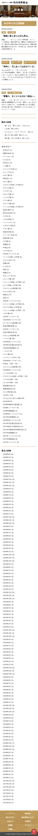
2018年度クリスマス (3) (12, 420)
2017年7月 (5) (8, 796)
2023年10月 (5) (8, 561)
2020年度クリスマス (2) (12, 342)
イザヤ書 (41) (8, 313)
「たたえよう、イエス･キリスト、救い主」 (19, 132)
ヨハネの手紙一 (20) (10, 382)
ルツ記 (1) (7, 160)
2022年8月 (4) (8, 605)
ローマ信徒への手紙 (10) (12, 285)
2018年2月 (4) (8, 774)
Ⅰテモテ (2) (7, 351)
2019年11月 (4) (8, 708)
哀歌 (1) (6, 298)
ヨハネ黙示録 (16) (9, 392)
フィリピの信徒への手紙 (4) (13, 207)
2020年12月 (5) (8, 668)
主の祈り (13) (8, 395)
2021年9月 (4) (8, 639)
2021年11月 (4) (8, 633)
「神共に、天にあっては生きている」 (19, 66)
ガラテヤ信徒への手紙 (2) (12, 307)
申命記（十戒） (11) (10, 363)
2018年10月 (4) (8, 749)
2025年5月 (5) (8, 501)
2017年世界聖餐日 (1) (11, 417)
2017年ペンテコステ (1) (12, 436)
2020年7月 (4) (8, 683)
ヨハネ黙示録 (12, 32)
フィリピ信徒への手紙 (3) (12, 257)
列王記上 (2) (7, 163)
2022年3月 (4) (8, 620)
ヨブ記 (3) (7, 216)
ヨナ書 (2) (7, 241)
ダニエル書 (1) (8, 188)
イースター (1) (8, 156)
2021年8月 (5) (8, 642)
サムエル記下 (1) (9, 260)
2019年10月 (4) (8, 711)
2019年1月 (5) (8, 740)
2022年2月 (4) (8, 624)
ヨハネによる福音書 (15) (12, 323)
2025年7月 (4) (8, 495)
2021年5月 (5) (8, 652)
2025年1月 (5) (8, 514)
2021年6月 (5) (8, 649)
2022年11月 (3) (8, 595)
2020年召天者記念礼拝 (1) (12, 345)
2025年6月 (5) (8, 498)
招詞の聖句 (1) (8, 210)
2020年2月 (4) (8, 699)
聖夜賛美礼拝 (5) (9, 389)
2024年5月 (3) (8, 539)
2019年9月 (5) (8, 715)
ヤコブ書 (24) (8, 354)
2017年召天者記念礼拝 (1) (12, 423)
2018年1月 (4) (8, 777)
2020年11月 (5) (8, 671)
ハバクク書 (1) (8, 197)
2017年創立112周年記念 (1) (13, 426)
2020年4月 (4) (8, 693)
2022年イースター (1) (11, 316)
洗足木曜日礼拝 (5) (10, 332)
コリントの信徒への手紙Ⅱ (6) (14, 282)
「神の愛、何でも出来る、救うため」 (17, 138)
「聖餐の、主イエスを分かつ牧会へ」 (19, 96)
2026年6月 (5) (8, 460)
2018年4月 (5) (8, 768)
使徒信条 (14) (8, 238)
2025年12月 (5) (8, 479)
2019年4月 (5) (8, 730)
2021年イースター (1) (11, 329)
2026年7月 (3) (8, 457)
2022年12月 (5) (8, 592)
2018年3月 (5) (8, 771)
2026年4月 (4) (8, 467)
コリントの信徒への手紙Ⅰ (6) (14, 310)
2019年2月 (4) (8, 737)
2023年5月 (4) (8, 576)
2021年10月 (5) (8, 636)
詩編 (4, 32)
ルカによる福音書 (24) (11, 335)
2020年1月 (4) (8, 702)
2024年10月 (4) (8, 523)
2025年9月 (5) (8, 489)
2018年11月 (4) (8, 746)
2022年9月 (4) (8, 602)
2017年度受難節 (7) (10, 433)
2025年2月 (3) (8, 511)
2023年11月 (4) (8, 558)
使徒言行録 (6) (8, 232)
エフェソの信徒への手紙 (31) (13, 304)
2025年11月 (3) (8, 482)
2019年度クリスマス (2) (12, 370)
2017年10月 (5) (8, 787)
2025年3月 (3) (8, 507)
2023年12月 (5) (8, 555)
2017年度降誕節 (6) (10, 439)
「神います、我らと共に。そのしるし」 (17, 126)
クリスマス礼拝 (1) (10, 169)
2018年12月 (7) (8, 743)
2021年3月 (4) (8, 658)
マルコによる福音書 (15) (12, 367)
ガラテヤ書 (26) (9, 203)
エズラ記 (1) (7, 250)
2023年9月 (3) (8, 564)
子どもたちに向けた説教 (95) (13, 398)
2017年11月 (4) (8, 784)
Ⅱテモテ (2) (7, 191)
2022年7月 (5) (8, 608)
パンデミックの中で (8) (11, 357)
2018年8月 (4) (8, 755)
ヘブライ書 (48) (9, 338)
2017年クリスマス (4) (11, 442)
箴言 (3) (6, 269)
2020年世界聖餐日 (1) (11, 348)
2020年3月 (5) (8, 696)
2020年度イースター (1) (12, 360)
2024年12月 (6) (8, 517)
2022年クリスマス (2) (11, 254)
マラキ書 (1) (7, 200)
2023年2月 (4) (8, 586)
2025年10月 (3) (8, 485)
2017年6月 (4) (8, 799)
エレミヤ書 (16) (9, 279)
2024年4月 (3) (8, 542)
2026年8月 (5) (8, 454)
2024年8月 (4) (8, 529)
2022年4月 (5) (8, 617)
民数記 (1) (7, 273)
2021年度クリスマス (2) (12, 320)
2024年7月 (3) (8, 532)
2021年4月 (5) (8, 655)
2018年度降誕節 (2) (10, 411)
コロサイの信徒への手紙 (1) (13, 185)
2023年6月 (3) (8, 573)
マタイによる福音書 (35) (12, 288)
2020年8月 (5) (8, 680)
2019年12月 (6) (8, 705)
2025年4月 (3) (8, 504)
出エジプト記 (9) (9, 276)
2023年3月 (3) (8, 583)
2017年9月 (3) (8, 790)
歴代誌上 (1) (7, 178)
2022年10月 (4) (8, 598)
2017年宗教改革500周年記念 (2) (14, 429)
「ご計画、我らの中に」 (12, 129)
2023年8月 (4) (8, 567)
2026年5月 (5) (8, 463)
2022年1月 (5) (8, 627)
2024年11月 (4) (8, 520)
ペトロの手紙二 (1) (10, 373)
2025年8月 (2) (8, 492)
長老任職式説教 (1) (10, 326)
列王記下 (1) (7, 150)
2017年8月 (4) (8, 793)
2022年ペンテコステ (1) (12, 301)
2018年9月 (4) (8, 752)
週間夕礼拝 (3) (8, 153)
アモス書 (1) (7, 229)
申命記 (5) (7, 247)
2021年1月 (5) (8, 664)
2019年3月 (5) (8, 733)
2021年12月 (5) (8, 630)
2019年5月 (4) (8, 727)
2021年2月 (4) (8, 661)
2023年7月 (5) (8, 570)
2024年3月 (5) (8, 545)
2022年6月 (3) (8, 611)
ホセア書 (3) (7, 175)
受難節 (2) (7, 244)
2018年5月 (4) (8, 765)
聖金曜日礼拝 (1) (9, 386)
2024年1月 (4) (8, 551)
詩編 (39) (6, 263)
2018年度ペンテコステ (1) (12, 414)
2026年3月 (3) (8, 470)
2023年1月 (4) (8, 589)
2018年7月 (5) (8, 759)
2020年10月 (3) (8, 674)
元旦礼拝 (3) (7, 401)
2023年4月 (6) (8, 580)
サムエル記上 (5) (9, 291)
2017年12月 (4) (8, 781)
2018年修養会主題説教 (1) (12, 404)
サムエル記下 (5, 62)
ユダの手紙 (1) (8, 219)
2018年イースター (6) (11, 408)
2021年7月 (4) (8, 646)
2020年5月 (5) (8, 690)
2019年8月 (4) (8, 718)
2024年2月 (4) (8, 548)
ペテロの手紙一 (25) (10, 379)
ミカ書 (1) (7, 166)
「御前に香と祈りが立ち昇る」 (16, 36)
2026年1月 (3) (8, 476)
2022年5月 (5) (8, 614)
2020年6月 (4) (8, 686)
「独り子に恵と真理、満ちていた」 (16, 135)
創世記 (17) (7, 294)
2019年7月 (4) (8, 721)
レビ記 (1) (7, 266)
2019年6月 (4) (8, 724)
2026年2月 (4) (8, 473)
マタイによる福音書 (16, 62)
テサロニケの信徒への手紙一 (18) (15, 376)
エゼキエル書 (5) (9, 225)
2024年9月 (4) (8, 526)
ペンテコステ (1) (9, 222)
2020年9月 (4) (8, 677)
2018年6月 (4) (8, 762)
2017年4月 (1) (8, 803)
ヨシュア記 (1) (8, 172)
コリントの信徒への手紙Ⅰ (15, 92)
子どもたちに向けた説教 (30, 62)
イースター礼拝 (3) (10, 235)
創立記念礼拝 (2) (9, 213)
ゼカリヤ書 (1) (8, 194)
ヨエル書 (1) (7, 181)
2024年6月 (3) (8, 536)
